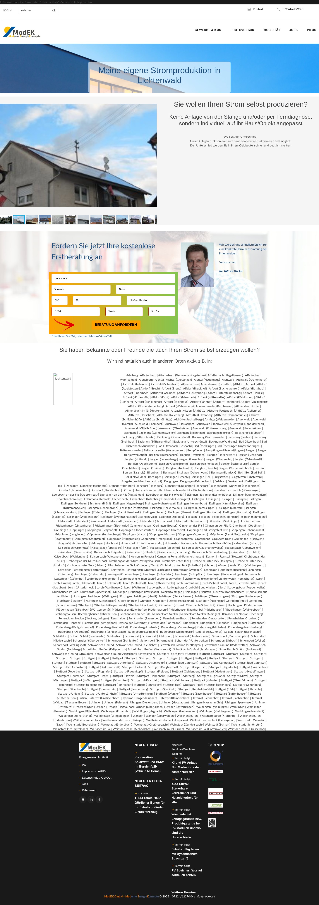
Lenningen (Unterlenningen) (225, 574)
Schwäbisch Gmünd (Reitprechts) (104, 649)
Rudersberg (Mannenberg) (178, 627)
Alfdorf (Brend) (171, 388)
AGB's (102, 771)
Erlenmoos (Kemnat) (97, 499)
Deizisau (220, 481)
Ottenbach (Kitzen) (171, 605)
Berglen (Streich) (206, 468)
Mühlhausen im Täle (65, 591)
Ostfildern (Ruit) (236, 600)
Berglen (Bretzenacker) (163, 454)
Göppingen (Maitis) (134, 534)
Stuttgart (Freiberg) (157, 671)
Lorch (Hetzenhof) (83, 583)
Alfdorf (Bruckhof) (195, 388)
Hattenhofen (80, 543)
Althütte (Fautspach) (220, 410)
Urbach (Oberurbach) (149, 706)
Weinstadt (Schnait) (217, 724)
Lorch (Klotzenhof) (109, 583)
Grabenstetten (183, 538)
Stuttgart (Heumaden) (71, 676)
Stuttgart (163, 653)
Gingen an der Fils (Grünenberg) (225, 525)
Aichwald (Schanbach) (164, 384)
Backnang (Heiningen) (191, 432)
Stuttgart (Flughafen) (98, 671)
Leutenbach (252, 574)
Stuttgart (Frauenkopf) (128, 671)
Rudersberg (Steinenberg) (176, 631)
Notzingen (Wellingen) (102, 596)
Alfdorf (239, 384)
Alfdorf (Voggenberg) (254, 401)
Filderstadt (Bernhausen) (90, 521)
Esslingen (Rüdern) (91, 512)
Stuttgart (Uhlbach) (248, 689)
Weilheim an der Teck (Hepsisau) (167, 720)
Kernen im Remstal (143, 556)
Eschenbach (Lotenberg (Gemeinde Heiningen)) (160, 499)
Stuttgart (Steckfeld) (163, 689)
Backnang (130, 432)
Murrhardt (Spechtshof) (95, 591)
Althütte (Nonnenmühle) (230, 415)
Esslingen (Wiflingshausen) (118, 516)
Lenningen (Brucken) (232, 569)
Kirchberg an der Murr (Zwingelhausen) (134, 561)
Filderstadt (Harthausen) (156, 521)
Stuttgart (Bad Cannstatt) (182, 662)
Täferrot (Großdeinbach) (104, 698)
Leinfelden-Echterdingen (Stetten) (133, 569)
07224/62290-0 (293, 9)
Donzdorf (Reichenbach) (211, 485)
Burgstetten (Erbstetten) (246, 477)
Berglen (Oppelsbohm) (142, 463)
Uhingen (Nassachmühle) (207, 702)
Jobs (85, 783)
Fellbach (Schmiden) (252, 516)
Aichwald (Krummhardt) (251, 379)
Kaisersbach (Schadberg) (174, 552)
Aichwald (228, 379)
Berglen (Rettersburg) (234, 463)
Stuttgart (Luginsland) (211, 676)
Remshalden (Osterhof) (132, 622)
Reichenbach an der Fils (135, 614)
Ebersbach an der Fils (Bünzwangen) (237, 490)
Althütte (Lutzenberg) (199, 415)
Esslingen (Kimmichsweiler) (226, 503)
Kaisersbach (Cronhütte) (73, 547)
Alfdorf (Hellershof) (190, 393)
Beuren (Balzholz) (134, 472)
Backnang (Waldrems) (223, 441)
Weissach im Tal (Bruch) (168, 729)
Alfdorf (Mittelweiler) (211, 397)
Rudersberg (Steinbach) (143, 631)
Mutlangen (120, 591)
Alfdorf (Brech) (150, 388)
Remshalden (118, 618)
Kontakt (258, 9)
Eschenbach (120, 499)
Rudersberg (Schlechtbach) (108, 631)
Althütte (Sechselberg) (188, 419)
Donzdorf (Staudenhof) (105, 490)
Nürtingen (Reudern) (70, 600)
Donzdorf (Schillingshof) (244, 485)
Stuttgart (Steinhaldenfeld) (195, 689)
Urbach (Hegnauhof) (120, 706)
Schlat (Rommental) (92, 636)
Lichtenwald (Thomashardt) (236, 578)
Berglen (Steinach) (152, 468)
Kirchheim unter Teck (175, 561)
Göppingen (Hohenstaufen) (136, 530)
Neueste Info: (146, 745)
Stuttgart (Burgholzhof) (163, 667)
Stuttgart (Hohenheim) (151, 676)
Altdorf (187, 410)
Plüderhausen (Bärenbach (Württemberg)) (83, 609)
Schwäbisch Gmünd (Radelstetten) (226, 645)
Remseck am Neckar (165, 614)
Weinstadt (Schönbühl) (247, 724)
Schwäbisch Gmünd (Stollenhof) (240, 649)
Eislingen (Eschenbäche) (215, 494)
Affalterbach (148, 375)
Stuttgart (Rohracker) (117, 684)
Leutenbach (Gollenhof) (69, 578)
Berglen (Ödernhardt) (248, 459)
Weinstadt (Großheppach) (151, 724)
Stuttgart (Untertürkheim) (101, 693)
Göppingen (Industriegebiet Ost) (207, 530)
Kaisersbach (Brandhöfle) (215, 543)
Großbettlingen (221, 538)
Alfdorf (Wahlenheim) (180, 406)
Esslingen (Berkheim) (74, 503)
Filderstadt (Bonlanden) (123, 521)
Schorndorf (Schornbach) (156, 640)
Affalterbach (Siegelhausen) (225, 375)
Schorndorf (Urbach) (224, 640)
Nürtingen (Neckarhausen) (176, 596)
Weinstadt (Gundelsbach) (186, 724)
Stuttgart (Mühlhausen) (176, 680)
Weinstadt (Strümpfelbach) (70, 729)
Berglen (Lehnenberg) (163, 459)
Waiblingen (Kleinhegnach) (216, 711)
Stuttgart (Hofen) (98, 676)
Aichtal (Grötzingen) (179, 379)
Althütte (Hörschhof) (141, 415)
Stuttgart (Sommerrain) (101, 689)
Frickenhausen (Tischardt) (111, 525)
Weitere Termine (183, 892)
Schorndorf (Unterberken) (191, 640)
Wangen (138, 715)
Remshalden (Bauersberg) (145, 618)
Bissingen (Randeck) (223, 472)
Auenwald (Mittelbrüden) (141, 428)
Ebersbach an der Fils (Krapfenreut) (74, 494)
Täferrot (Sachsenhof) (235, 698)
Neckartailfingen (171, 591)
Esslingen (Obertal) (229, 507)
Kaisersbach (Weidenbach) (71, 556)
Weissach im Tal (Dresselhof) (246, 729)
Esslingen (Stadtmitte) (207, 512)
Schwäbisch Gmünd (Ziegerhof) (115, 653)
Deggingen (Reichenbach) (196, 481)
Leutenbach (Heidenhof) (102, 578)
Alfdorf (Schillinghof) (148, 401)
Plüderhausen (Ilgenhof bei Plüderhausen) (195, 609)
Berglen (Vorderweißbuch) (235, 468)
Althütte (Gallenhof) (248, 410)
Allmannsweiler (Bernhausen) (214, 406)
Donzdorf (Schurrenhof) (73, 490)
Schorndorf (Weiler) (252, 640)
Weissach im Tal (100, 729)
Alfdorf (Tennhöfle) (226, 401)
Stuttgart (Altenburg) (120, 662)
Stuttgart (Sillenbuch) (71, 689)
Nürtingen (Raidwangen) (246, 596)
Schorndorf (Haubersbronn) (192, 636)
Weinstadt (244, 720)
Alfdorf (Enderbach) (136, 393)
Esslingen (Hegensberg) (128, 503)
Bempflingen (195, 450)
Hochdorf (112, 543)
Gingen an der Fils (191, 525)
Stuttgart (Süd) (224, 689)
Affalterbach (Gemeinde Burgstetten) (182, 375)
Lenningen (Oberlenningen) (124, 574)
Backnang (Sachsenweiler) (208, 437)
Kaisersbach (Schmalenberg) (210, 552)
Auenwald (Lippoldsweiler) (247, 423)
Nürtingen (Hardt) (145, 596)
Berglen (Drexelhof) (192, 454)
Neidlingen (191, 591)
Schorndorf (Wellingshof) (69, 645)
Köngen (222, 565)
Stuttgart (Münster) (205, 680)
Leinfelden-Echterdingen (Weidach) (179, 569)
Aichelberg (146, 379)
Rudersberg (190, 622)
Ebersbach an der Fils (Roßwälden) (122, 494)
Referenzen (89, 790)
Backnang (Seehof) (239, 437)
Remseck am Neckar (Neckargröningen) (84, 618)
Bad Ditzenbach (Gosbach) (174, 446)
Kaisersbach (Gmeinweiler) (75, 552)
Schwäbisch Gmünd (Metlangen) (180, 645)
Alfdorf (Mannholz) (183, 397)
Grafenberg (202, 538)
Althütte (199, 410)
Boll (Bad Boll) (254, 472)
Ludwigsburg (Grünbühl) (182, 587)
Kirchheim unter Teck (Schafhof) (180, 565)
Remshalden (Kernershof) (99, 622)
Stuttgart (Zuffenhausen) (231, 693)
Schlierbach (114, 636)
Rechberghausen (65, 614)
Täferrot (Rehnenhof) (206, 698)
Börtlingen (155, 477)
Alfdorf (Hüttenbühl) (136, 397)
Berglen (250, 450)
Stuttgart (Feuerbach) (69, 671)
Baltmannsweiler (131, 450)
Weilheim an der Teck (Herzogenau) (212, 720)
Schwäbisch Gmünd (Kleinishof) (136, 645)
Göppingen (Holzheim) (170, 530)
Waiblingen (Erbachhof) (116, 711)
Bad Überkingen (204, 446)
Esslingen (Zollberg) (171, 516)
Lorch (259, 578)
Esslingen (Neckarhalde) (165, 507)
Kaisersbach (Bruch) (246, 543)
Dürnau (127, 490)
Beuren (259, 468)
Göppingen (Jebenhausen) (247, 530)
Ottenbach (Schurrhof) (200, 605)
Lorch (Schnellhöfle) (214, 583)
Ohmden (145, 600)
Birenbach (153, 472)
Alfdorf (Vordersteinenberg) (146, 406)
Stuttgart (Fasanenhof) (253, 667)
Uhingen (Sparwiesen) (239, 702)
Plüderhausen (253, 605)
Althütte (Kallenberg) (170, 415)
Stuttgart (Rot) (172, 684)
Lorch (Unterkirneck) (81, 587)
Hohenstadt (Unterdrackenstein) (141, 543)
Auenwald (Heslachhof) (180, 423)
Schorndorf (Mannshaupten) (230, 636)
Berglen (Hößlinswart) (221, 454)
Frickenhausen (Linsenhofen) (74, 525)
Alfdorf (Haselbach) (163, 393)
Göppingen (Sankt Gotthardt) (229, 534)
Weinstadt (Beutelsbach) (83, 724)
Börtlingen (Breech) (176, 477)
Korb (232, 565)
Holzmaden (171, 543)
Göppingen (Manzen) (162, 534)
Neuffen (205, 591)
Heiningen (97, 543)
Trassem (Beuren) (77, 702)
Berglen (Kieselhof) (250, 454)
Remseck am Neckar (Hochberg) (242, 614)
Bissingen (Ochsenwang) (192, 472)
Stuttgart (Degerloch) (193, 667)
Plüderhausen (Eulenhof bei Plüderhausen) (139, 609)
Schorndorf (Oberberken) (89, 640)
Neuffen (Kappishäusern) (229, 591)
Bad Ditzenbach (249, 441)
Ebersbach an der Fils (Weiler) (165, 494)
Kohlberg (209, 565)
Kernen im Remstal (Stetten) (224, 556)
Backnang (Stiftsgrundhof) (154, 441)
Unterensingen (83, 706)
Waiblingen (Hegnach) (147, 711)
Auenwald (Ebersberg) (149, 423)
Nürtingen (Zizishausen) (100, 600)
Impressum (89, 771)
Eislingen (192, 494)
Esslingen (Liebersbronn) (102, 507)
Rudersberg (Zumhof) (208, 631)
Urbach (100, 706)
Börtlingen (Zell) (201, 477)
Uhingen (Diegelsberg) (144, 702)
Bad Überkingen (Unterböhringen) (238, 446)
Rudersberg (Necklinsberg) (245, 627)
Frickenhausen (250, 521)
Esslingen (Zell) (147, 516)
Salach (228, 631)
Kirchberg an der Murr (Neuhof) (86, 561)
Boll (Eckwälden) (135, 477)
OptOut (106, 777)
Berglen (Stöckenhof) (179, 468)
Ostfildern (159, 600)
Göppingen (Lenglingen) (70, 534)
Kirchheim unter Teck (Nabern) (86, 565)
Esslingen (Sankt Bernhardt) (123, 512)
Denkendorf (235, 481)
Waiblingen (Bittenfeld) (84, 711)
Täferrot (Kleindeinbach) (174, 698)
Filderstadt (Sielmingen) (224, 521)
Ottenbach (85, 605)
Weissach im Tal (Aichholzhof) (132, 729)
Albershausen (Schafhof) (216, 384)
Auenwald (244, 419)
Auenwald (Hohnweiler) (212, 423)
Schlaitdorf (60, 636)
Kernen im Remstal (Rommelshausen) (180, 556)
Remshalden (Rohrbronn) (165, 622)
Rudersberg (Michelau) (211, 627)
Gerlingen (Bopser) (165, 525)
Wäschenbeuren (187, 715)
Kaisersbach (189, 543)
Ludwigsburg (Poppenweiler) (246, 587)
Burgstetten (221, 477)
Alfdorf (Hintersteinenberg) (223, 393)
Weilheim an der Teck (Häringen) (123, 720)
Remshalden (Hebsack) (66, 622)
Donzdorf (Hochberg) (149, 485)
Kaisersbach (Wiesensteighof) (109, 556)
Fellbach (191, 516)
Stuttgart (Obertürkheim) (237, 680)
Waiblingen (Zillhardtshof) (75, 715)
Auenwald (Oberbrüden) (174, 428)
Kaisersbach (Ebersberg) (106, 547)
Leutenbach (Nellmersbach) (137, 578)
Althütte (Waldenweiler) (220, 419)
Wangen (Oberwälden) (159, 715)
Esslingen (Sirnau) (179, 512)
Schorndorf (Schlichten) (122, 640)
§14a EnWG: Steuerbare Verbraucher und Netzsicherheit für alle (184, 793)
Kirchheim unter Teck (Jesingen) (212, 561)
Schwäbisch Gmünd (101, 645)
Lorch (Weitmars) (135, 587)
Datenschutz (90, 777)
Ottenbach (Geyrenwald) (110, 605)
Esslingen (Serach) (154, 512)
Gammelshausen (140, 525)
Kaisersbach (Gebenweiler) (242, 547)
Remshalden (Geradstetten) (208, 618)
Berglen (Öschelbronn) (173, 463)
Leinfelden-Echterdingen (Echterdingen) (83, 569)
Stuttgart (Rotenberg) (217, 684)
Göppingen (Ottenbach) (193, 534)
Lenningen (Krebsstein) (89, 574)
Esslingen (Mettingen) (134, 507)
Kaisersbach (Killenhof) (141, 552)
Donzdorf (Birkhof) (121, 485)
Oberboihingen (128, 600)
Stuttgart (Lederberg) (181, 676)
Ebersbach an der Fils (148, 490)
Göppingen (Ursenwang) (156, 538)
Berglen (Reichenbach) (204, 463)
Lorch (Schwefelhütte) (243, 583)
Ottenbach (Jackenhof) (142, 605)
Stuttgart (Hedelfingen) (217, 671)
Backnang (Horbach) (220, 432)
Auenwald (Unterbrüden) (245, 428)
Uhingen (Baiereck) (116, 702)
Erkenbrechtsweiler (69, 499)
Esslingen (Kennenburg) (192, 503)
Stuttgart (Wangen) (168, 693)
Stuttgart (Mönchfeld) (115, 680)
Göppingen (255, 525)
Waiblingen (203, 706)
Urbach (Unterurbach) (180, 706)
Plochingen (234, 605)
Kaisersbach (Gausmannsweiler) (202, 547)
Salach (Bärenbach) (247, 631)
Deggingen (171, 481)
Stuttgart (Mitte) (237, 676)
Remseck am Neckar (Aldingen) (200, 614)
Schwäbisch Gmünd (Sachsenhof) (149, 649)
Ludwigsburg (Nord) (213, 587)
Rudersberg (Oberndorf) (73, 631)
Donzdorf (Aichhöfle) (93, 485)
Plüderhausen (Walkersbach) (242, 609)
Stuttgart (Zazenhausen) (197, 693)
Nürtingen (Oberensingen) (212, 596)
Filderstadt (65, 521)
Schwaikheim (146, 653)
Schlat (74, 636)
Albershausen (190, 384)
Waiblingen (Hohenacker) (180, 711)
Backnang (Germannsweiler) (157, 432)
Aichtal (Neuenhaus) (207, 379)
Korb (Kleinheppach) (251, 565)
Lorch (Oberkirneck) (161, 583)
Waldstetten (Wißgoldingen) (112, 715)
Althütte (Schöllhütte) (158, 419)
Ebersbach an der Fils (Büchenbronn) (188, 490)
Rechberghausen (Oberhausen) (97, 614)
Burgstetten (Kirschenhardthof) (142, 481)
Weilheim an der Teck (86, 720)
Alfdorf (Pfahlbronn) (240, 397)
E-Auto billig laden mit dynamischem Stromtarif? (185, 854)
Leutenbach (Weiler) (169, 578)
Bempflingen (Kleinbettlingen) (224, 450)
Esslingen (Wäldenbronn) (83, 516)
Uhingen (95, 702)
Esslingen (198, 499)
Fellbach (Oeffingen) (225, 516)
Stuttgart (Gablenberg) (185, 671)
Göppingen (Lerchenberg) (103, 534)
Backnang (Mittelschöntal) (138, 437)
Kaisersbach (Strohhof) (245, 552)
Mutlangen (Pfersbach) (144, 591)
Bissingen (168, 472)
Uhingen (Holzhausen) (174, 702)
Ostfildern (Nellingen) (210, 600)
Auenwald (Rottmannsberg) (209, 428)
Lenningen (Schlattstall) (158, 574)
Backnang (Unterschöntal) (190, 441)
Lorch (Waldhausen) (109, 587)
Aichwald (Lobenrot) (135, 384)
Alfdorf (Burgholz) (252, 388)
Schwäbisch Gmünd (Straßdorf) (72, 653)
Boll (240, 472)
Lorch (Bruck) (61, 583)
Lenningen (210, 569)
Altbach (176, 410)
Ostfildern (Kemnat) (181, 600)
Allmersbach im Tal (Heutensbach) (147, 410)
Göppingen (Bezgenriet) (102, 530)
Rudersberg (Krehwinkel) (112, 627)
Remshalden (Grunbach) (243, 618)
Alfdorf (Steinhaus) (176, 401)
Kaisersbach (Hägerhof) (109, 552)
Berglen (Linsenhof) (191, 459)
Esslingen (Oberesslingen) (199, 507)
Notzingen (79, 596)
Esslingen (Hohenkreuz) (160, 503)
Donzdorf (72, 485)
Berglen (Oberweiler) (219, 459)
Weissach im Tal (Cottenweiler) (206, 729)
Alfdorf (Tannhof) (201, 401)
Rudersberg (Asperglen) (215, 622)
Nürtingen (125, 596)
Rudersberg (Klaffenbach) (248, 622)
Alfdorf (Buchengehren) (224, 388)
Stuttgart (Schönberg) (247, 684)
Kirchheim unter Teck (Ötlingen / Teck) (133, 565)
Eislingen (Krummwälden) (249, 494)
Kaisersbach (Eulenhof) (165, 547)
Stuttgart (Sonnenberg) (133, 689)
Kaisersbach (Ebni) (136, 547)
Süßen (83, 698)
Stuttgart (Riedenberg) (88, 684)
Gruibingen (241, 538)
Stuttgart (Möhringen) (85, 680)
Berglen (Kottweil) (135, 459)
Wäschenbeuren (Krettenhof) (218, 715)
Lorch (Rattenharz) (187, 583)
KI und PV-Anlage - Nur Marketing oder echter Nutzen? (185, 767)
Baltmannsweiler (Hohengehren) (164, 450)
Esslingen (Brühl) (100, 503)
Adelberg (132, 375)
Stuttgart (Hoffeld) (123, 676)
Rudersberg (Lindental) (144, 627)
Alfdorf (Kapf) (160, 397)
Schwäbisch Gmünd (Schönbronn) (195, 649)
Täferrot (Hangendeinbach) (139, 698)
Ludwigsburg (156, 587)
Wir (84, 765)
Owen (221, 605)
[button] (153, 100)
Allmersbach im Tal (247, 406)
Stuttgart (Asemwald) (150, 662)
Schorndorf (132, 636)
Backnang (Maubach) (248, 432)
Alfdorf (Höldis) (253, 393)
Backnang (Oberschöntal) (173, 437)
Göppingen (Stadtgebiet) (89, 538)
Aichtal (159, 379)
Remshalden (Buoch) (176, 618)
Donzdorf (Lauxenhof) (179, 485)
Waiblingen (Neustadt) (249, 711)
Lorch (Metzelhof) (134, 583)
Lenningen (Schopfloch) (190, 574)
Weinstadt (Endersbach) (116, 724)
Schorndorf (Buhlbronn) (157, 636)
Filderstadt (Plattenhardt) (190, 521)
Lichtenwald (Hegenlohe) (201, 578)
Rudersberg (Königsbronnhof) (75, 627)
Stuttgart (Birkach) (134, 667)
